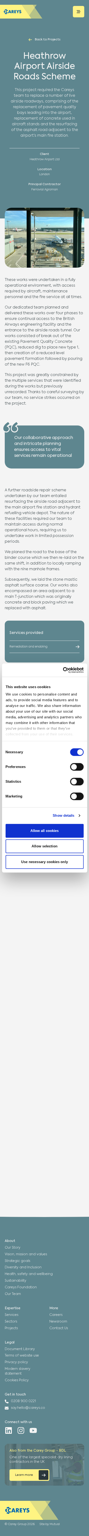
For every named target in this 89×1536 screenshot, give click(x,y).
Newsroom (58, 1321)
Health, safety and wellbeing (29, 1274)
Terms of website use (22, 1355)
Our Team (13, 1294)
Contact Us (58, 1328)
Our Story (12, 1247)
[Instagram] (21, 1430)
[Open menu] (78, 11)
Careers (55, 1315)
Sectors (11, 1321)
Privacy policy (16, 1362)
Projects (11, 1328)
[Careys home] (21, 12)
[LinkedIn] (8, 1430)
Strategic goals (17, 1261)
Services (11, 1315)
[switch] (77, 767)
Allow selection (44, 846)
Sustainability (15, 1280)
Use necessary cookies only (44, 862)
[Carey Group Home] (29, 1510)
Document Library (20, 1349)
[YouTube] (33, 1430)
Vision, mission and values (26, 1254)
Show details (63, 815)
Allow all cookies (44, 831)
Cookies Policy (17, 1380)
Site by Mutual (49, 1524)
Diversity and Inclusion (23, 1267)
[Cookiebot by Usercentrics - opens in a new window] (63, 670)
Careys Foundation (21, 1287)
